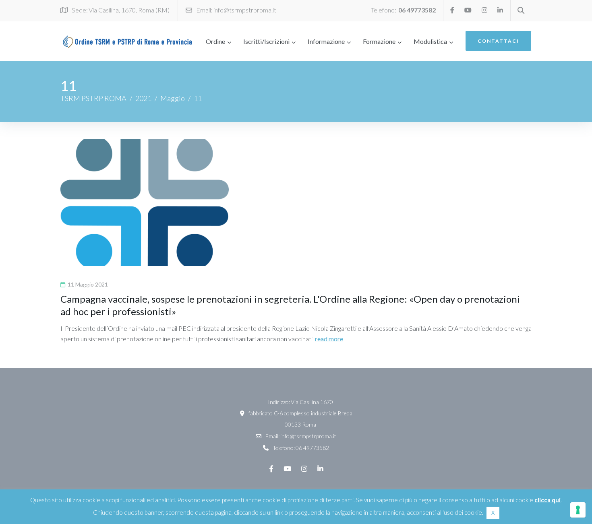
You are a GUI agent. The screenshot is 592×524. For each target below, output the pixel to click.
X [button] (493, 513)
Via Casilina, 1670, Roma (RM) (129, 10)
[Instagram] (484, 10)
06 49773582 (417, 10)
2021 (143, 98)
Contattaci (498, 41)
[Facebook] (452, 10)
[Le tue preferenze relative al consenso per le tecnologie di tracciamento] (578, 510)
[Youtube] (468, 10)
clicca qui (547, 499)
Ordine (215, 41)
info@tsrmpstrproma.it (244, 10)
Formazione (379, 41)
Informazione (326, 41)
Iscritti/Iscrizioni (266, 41)
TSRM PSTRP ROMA (93, 98)
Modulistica (430, 41)
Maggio (172, 98)
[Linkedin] (500, 10)
